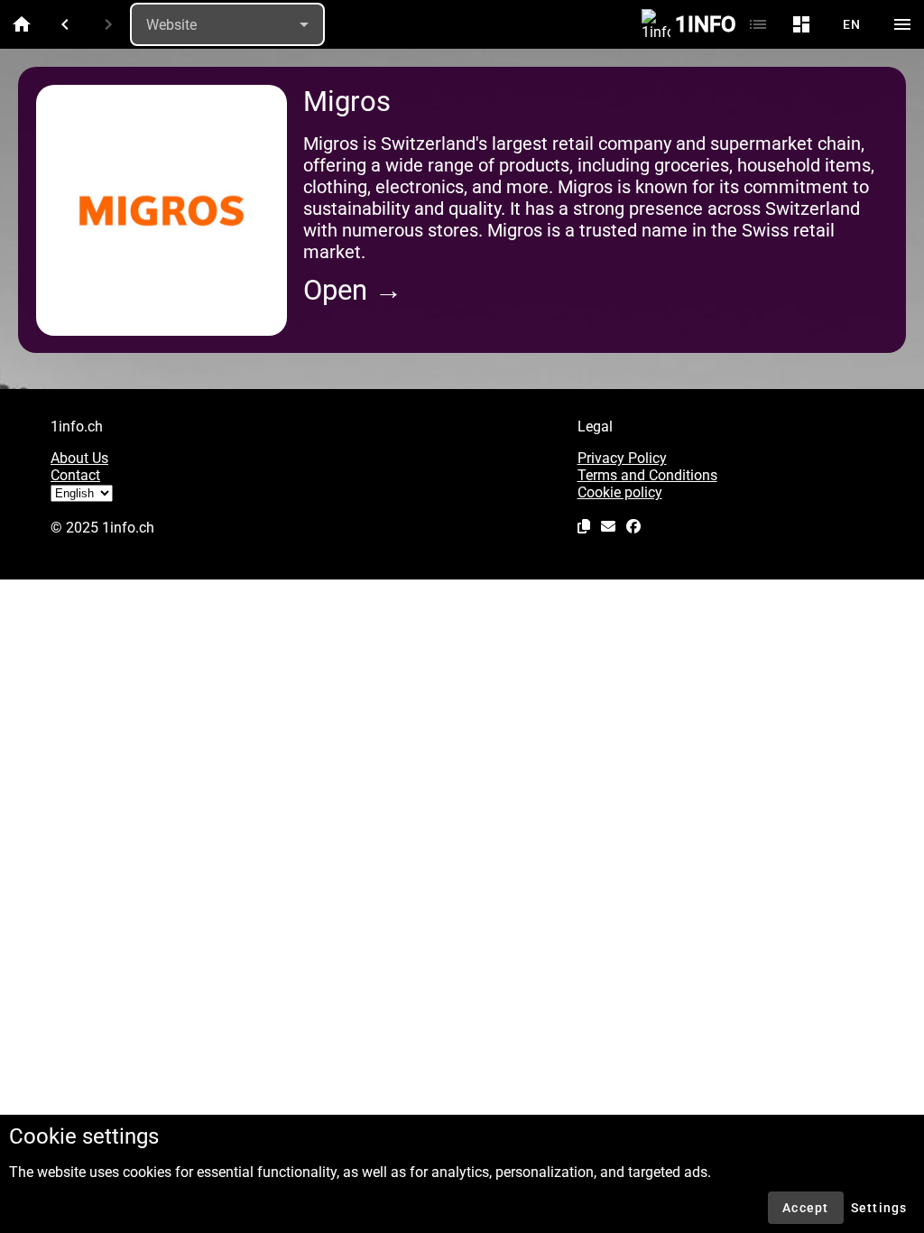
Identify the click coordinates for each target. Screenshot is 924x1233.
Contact (75, 475)
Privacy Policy (622, 458)
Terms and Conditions (647, 475)
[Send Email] (608, 526)
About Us (79, 458)
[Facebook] (633, 526)
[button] (584, 526)
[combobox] (227, 24)
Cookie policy (620, 492)
